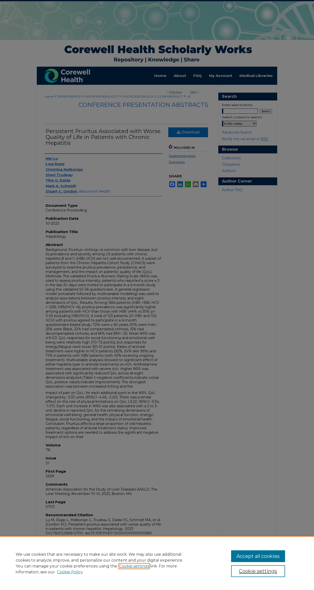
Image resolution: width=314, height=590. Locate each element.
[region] (157, 563)
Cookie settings (134, 566)
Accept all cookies (258, 556)
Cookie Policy (70, 572)
